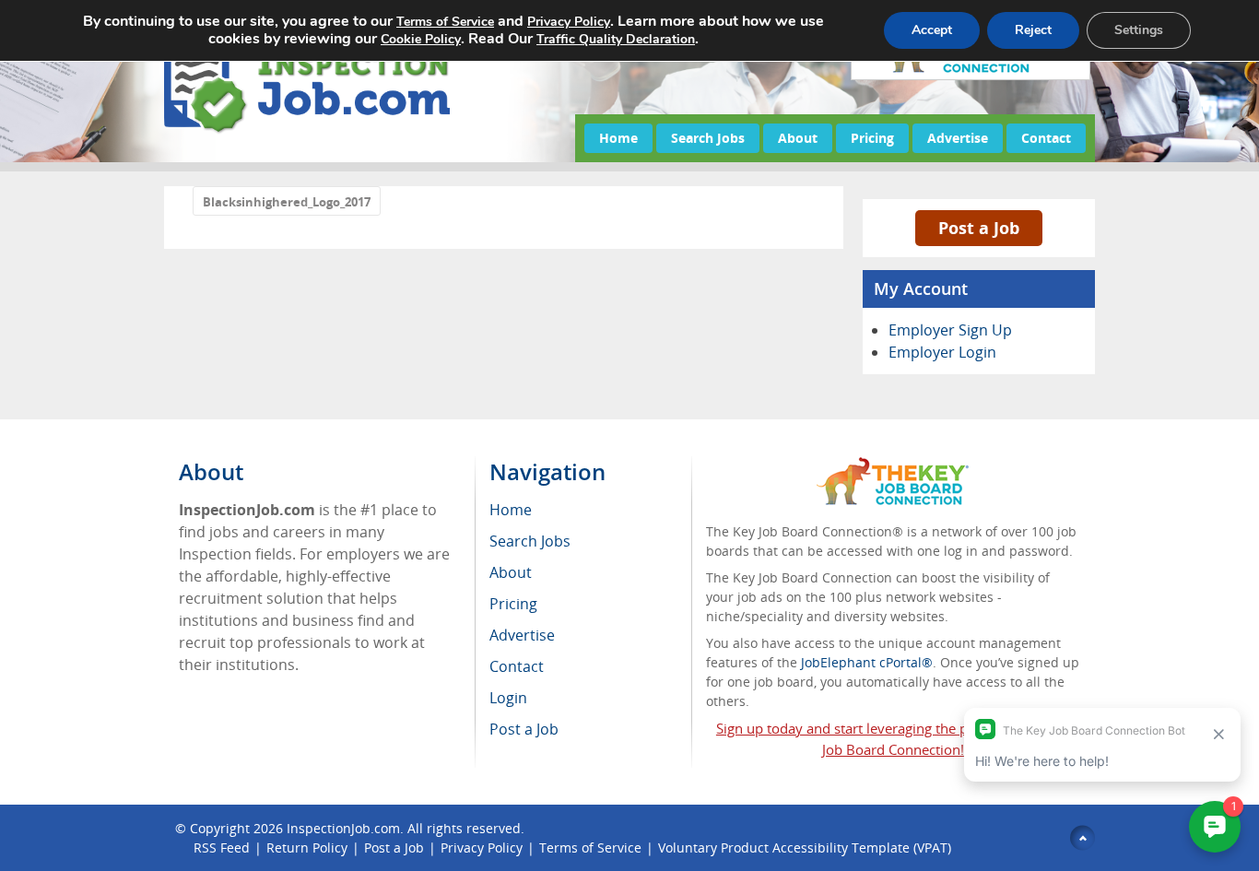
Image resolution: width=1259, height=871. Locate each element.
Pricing (872, 138)
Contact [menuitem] (516, 666)
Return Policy (306, 847)
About (798, 138)
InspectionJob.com (343, 828)
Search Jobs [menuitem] (530, 541)
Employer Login (942, 352)
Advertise (957, 138)
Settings (1138, 30)
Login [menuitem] (508, 698)
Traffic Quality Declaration (615, 39)
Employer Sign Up (950, 330)
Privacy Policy (482, 847)
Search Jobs (708, 138)
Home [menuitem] (510, 510)
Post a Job (978, 228)
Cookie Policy (421, 39)
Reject (1033, 30)
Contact (1046, 138)
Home (618, 138)
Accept (932, 30)
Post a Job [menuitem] (524, 729)
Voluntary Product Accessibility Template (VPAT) (804, 847)
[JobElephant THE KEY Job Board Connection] (892, 466)
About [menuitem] (510, 572)
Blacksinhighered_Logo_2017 (287, 202)
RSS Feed (222, 847)
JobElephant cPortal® (867, 662)
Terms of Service (590, 847)
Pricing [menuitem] (513, 604)
